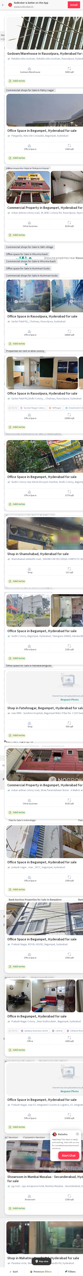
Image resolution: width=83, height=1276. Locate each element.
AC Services (11, 1137)
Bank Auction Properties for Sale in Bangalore (35, 899)
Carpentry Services (34, 1137)
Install (74, 5)
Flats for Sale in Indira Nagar (22, 820)
